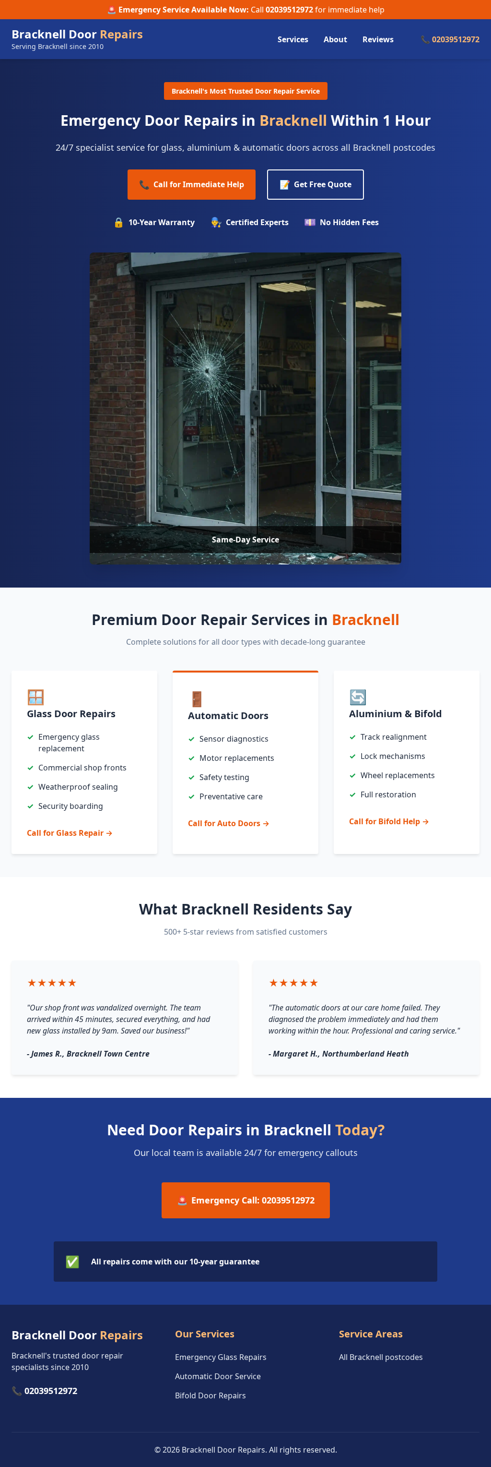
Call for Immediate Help (191, 184)
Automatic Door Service (218, 1376)
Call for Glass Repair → (70, 833)
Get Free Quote (315, 184)
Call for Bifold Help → (389, 821)
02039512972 (289, 9)
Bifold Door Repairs (210, 1395)
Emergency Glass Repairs (221, 1357)
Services (293, 39)
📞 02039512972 (450, 39)
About (335, 39)
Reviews (378, 39)
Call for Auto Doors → (228, 823)
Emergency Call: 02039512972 (246, 1200)
